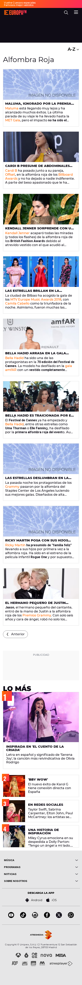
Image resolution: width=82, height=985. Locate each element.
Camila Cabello (17, 303)
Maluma (12, 108)
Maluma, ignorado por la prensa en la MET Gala (38, 105)
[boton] (59, 860)
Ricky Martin (15, 545)
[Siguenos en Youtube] (11, 917)
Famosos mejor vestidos (18, 5)
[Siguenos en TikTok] (23, 917)
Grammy (12, 487)
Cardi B (11, 170)
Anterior (18, 634)
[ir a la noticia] (41, 84)
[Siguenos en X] (59, 917)
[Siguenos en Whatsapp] (71, 917)
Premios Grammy (36, 615)
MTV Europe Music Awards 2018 (35, 299)
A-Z (72, 49)
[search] (66, 12)
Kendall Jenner (17, 233)
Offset (10, 174)
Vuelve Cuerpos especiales (20, 2)
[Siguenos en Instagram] (35, 917)
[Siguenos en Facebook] (47, 917)
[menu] (76, 12)
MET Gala (12, 120)
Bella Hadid (14, 358)
